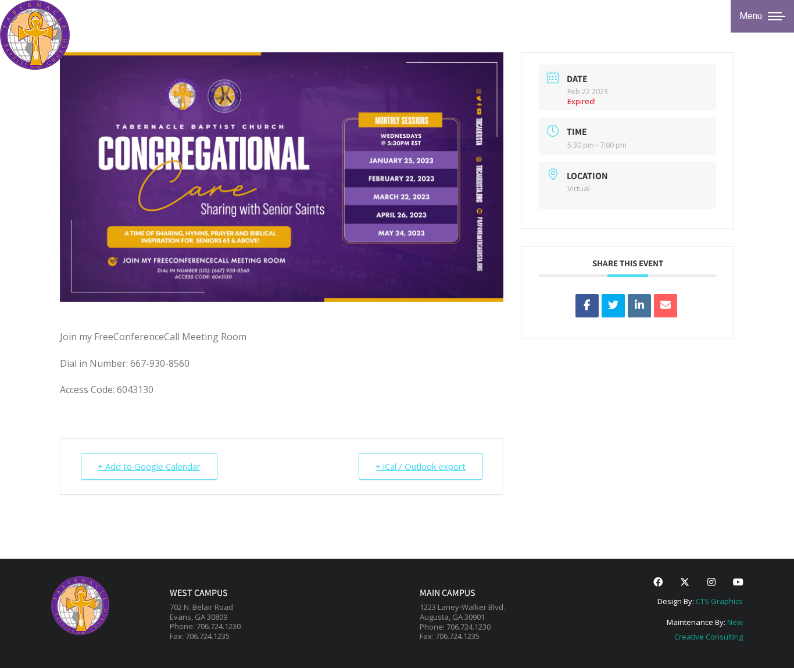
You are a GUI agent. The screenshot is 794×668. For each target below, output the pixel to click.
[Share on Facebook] (587, 305)
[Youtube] (738, 582)
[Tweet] (613, 305)
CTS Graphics (719, 601)
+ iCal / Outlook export (420, 466)
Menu (750, 16)
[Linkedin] (639, 305)
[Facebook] (658, 582)
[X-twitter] (684, 582)
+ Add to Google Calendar (149, 466)
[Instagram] (711, 582)
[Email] (665, 305)
